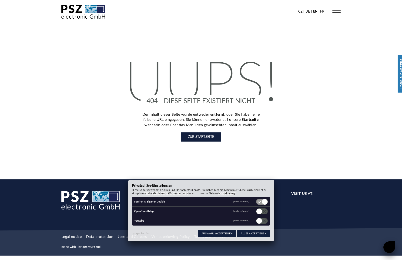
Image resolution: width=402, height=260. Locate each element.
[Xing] (337, 206)
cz (300, 11)
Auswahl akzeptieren (216, 233)
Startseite (250, 120)
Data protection (99, 237)
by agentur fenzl (141, 233)
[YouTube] (326, 206)
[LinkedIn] (316, 206)
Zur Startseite (201, 137)
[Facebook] (295, 206)
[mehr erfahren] (241, 202)
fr (322, 11)
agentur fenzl (92, 247)
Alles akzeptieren (253, 233)
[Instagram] (305, 206)
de (308, 11)
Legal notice (71, 237)
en (315, 11)
